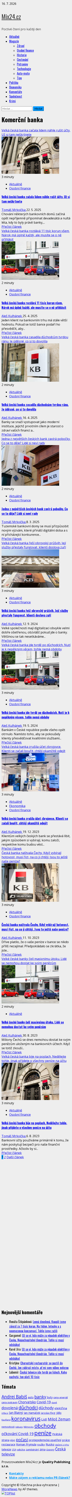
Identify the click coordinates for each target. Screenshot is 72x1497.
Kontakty (16, 1473)
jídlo (58, 1413)
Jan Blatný (16, 1413)
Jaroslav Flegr (48, 1413)
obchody (45, 1425)
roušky (41, 1444)
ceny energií (60, 1397)
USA (14, 1449)
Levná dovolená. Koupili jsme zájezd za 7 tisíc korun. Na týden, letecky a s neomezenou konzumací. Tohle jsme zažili (37, 1326)
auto (31, 1397)
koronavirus (26, 1418)
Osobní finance (25, 50)
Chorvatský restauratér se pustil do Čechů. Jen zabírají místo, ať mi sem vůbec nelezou (39, 1365)
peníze (42, 1433)
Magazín (14, 41)
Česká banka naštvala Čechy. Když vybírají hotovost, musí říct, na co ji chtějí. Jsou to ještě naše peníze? (35, 857)
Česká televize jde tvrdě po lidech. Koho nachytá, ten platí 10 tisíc (38, 1374)
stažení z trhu (62, 1444)
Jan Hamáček (32, 1413)
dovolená (10, 1407)
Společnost (15, 96)
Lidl (44, 1419)
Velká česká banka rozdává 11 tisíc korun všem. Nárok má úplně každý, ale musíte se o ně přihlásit (36, 235)
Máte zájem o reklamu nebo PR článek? (39, 1478)
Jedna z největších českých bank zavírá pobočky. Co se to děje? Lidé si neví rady (36, 441)
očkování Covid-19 (18, 1433)
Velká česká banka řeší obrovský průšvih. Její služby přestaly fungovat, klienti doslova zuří (34, 545)
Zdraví (20, 45)
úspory (50, 1449)
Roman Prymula (26, 1444)
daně (54, 1402)
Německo (29, 1426)
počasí (22, 1439)
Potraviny (22, 64)
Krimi (12, 101)
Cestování (22, 59)
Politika (13, 82)
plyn (12, 1440)
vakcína (21, 1449)
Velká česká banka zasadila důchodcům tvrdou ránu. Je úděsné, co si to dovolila (35, 339)
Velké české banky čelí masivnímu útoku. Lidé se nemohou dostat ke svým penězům (34, 961)
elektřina (61, 1408)
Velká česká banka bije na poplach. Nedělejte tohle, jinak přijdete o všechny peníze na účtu (34, 1058)
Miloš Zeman (59, 1419)
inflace (5, 1413)
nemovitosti (8, 1426)
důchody (46, 1407)
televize (6, 1449)
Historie (21, 55)
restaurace (8, 1444)
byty (50, 1397)
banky (40, 1396)
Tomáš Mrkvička (14, 210)
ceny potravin (9, 1402)
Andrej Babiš (14, 1397)
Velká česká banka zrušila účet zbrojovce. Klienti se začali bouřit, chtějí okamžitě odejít (33, 749)
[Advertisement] (36, 1195)
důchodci (28, 1407)
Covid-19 (44, 1402)
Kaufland (6, 1419)
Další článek (15, 1157)
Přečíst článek (12, 227)
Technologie (24, 68)
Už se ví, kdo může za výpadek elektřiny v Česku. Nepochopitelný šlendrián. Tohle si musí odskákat (39, 1340)
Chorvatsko (27, 1402)
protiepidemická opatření (45, 1440)
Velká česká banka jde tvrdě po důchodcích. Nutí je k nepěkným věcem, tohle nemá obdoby (36, 647)
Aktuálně (14, 36)
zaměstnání (32, 1449)
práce (66, 1440)
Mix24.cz (11, 16)
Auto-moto (23, 73)
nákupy (19, 1426)
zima (43, 1449)
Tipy (19, 78)
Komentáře (15, 91)
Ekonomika (15, 87)
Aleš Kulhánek (12, 316)
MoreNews (9, 1489)
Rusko (50, 1444)
